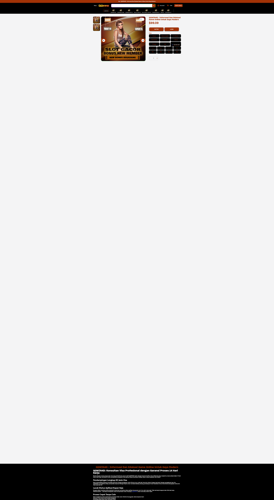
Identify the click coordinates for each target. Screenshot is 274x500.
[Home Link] (104, 5)
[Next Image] (142, 40)
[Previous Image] (103, 40)
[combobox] (131, 5)
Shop (95, 5)
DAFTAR (156, 29)
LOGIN (171, 29)
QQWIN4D (134, 491)
